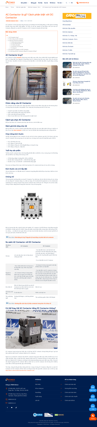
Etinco (7, 7)
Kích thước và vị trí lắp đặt (17, 46)
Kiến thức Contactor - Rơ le (34, 7)
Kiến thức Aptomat (68, 32)
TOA (93, 409)
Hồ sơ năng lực (39, 388)
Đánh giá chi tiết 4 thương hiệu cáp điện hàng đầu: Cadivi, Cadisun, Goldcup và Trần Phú (82, 64)
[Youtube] (11, 407)
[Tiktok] (16, 407)
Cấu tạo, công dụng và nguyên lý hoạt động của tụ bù (81, 82)
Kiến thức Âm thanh (68, 46)
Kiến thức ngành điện (21, 7)
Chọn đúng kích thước (16, 43)
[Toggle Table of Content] (7, 35)
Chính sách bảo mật (70, 384)
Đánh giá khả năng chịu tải (17, 42)
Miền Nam (93, 399)
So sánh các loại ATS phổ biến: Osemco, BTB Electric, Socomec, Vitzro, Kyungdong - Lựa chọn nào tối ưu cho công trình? (82, 73)
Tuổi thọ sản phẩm (16, 45)
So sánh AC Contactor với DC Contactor (18, 49)
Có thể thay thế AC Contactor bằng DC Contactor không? (23, 51)
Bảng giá (33, 3)
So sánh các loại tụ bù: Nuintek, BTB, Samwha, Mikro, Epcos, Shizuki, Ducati (81, 99)
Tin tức (59, 3)
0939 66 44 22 (84, 2)
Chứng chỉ (14, 48)
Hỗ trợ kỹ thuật (66, 24)
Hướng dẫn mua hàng (71, 388)
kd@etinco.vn (12, 403)
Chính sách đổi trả (70, 400)
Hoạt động (38, 392)
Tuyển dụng (38, 396)
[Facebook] (7, 407)
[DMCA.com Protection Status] (59, 415)
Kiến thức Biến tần (68, 43)
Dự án (46, 3)
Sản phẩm (24, 3)
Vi (69, 2)
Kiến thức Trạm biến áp (69, 53)
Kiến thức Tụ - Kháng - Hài (70, 35)
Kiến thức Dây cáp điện (69, 28)
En (72, 2)
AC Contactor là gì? (14, 37)
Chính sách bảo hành (70, 392)
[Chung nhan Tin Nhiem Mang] (48, 415)
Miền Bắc (92, 390)
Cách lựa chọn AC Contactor (16, 40)
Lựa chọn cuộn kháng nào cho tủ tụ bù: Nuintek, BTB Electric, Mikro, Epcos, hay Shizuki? (82, 91)
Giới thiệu (38, 384)
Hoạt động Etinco (67, 21)
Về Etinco (52, 3)
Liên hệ (37, 400)
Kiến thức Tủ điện (67, 50)
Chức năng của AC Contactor (16, 39)
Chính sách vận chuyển (71, 396)
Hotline (93, 418)
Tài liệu (40, 3)
